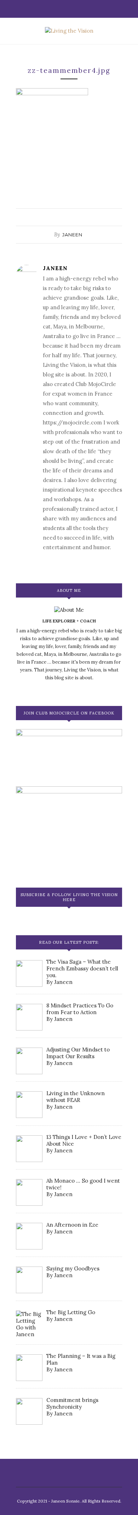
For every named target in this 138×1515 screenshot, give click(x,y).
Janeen (72, 234)
